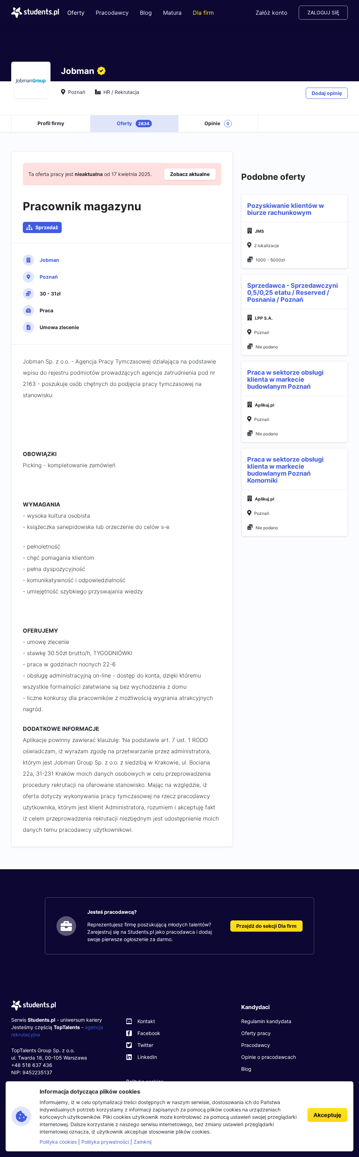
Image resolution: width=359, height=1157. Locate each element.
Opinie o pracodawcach (268, 1057)
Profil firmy (51, 123)
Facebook (148, 1033)
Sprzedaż (46, 227)
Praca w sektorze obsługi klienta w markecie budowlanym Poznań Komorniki (285, 470)
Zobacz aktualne (190, 174)
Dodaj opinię (327, 93)
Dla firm (203, 12)
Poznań (49, 277)
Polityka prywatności (105, 1142)
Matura (172, 12)
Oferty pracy (256, 1033)
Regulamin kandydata (266, 1021)
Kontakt (146, 1021)
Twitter (145, 1045)
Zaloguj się (323, 12)
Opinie (216, 123)
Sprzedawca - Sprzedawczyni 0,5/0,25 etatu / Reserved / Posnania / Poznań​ (292, 292)
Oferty (75, 12)
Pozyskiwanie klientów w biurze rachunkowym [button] (285, 209)
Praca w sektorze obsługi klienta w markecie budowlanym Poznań (285, 379)
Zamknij (142, 1142)
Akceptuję (327, 1114)
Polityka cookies (58, 1142)
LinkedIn (147, 1057)
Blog (146, 12)
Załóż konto (271, 12)
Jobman (49, 260)
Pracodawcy (112, 12)
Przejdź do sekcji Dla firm (266, 926)
